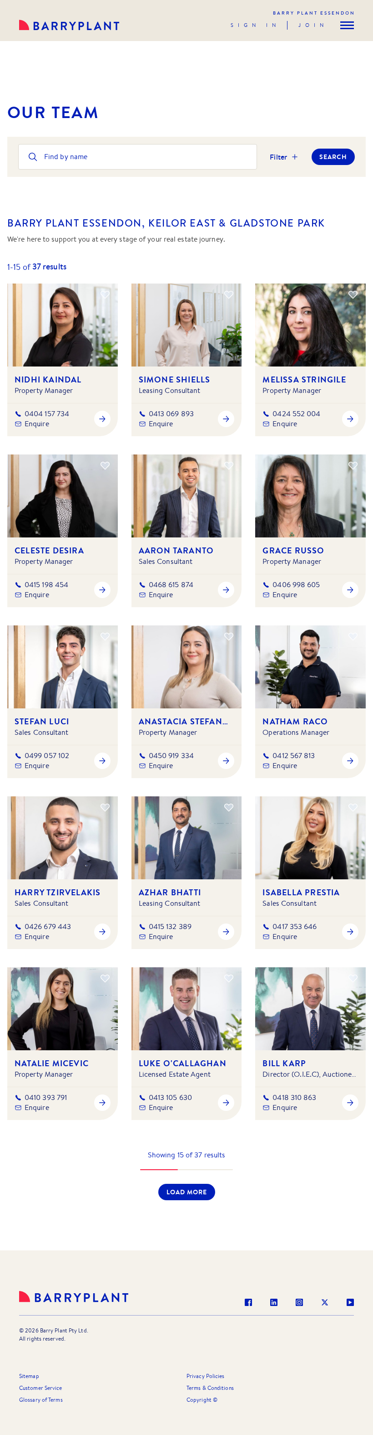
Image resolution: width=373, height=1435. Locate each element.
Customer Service (40, 1387)
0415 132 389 (170, 926)
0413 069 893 (171, 413)
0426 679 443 (48, 926)
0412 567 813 (293, 755)
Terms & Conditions (210, 1387)
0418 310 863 (294, 1097)
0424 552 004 (296, 413)
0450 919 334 (171, 755)
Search (333, 156)
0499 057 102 (47, 755)
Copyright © (201, 1399)
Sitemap (29, 1376)
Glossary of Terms (41, 1399)
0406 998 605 (296, 584)
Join (313, 25)
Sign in (255, 25)
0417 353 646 (294, 926)
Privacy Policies (205, 1376)
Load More (186, 1192)
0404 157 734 (47, 413)
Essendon (314, 13)
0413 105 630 (170, 1097)
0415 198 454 (46, 584)
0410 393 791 (46, 1097)
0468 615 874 (171, 584)
